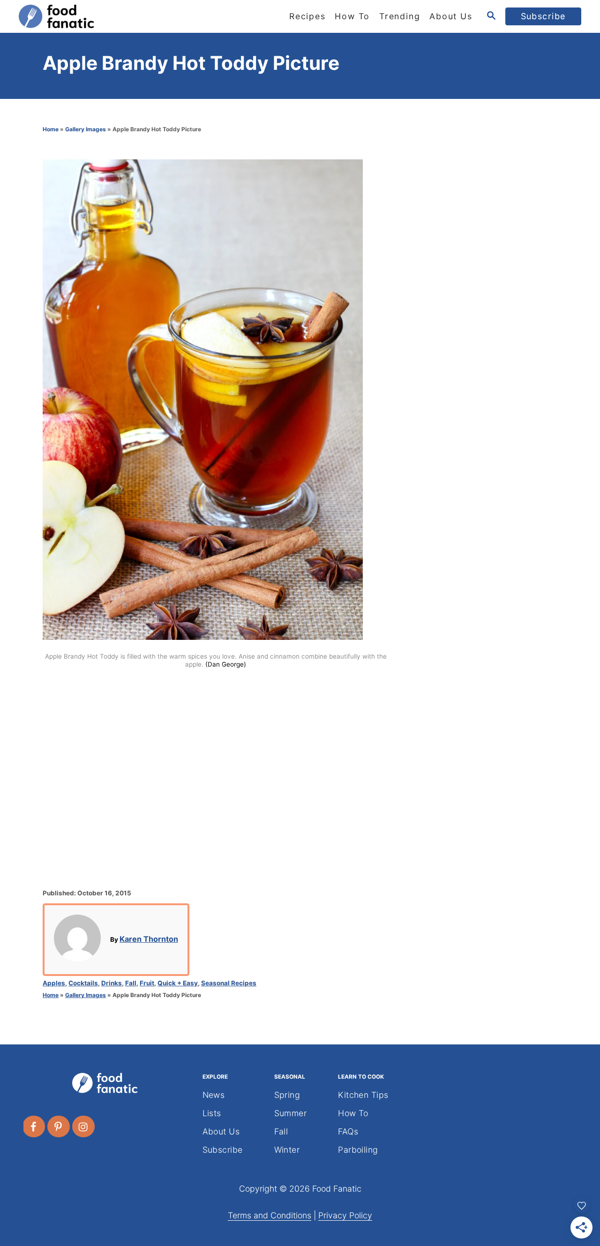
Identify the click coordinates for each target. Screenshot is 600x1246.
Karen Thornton (149, 939)
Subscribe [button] (543, 16)
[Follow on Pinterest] (59, 1126)
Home (51, 129)
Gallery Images (85, 129)
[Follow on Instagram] (84, 1126)
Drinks (111, 983)
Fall (130, 983)
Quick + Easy (178, 983)
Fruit (147, 983)
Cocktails (83, 983)
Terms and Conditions (269, 1215)
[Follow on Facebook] (34, 1126)
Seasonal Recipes (228, 983)
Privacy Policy (345, 1215)
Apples (54, 983)
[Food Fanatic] (103, 16)
